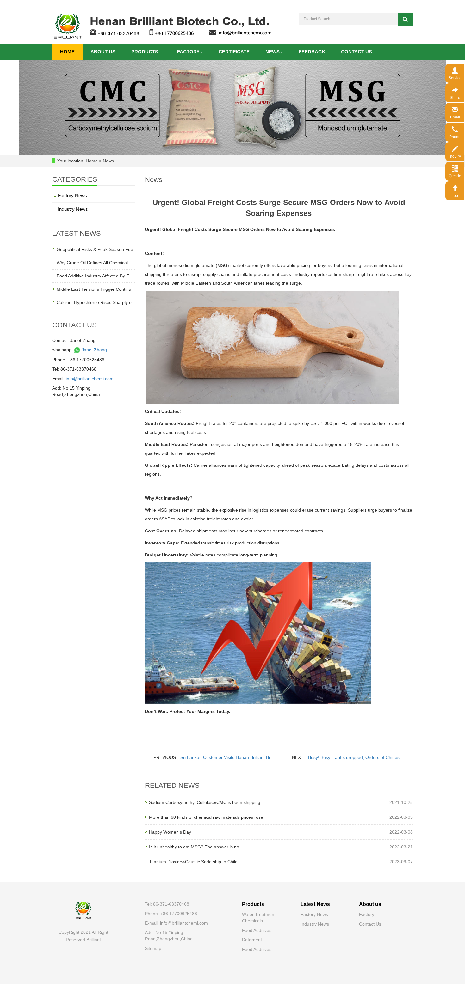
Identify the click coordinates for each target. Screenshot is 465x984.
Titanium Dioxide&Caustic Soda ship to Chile (193, 861)
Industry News (73, 209)
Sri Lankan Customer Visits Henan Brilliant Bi (225, 757)
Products (144, 51)
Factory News (72, 195)
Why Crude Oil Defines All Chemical (92, 262)
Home (67, 51)
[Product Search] (405, 19)
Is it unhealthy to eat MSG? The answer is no (194, 846)
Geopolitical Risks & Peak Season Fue (95, 249)
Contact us (356, 51)
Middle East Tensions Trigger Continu (94, 289)
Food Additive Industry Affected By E (93, 275)
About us (102, 51)
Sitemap (153, 948)
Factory (188, 51)
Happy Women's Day (170, 832)
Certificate (234, 51)
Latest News (315, 904)
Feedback (312, 51)
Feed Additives (256, 949)
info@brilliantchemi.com (90, 378)
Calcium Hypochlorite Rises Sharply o (94, 302)
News (272, 51)
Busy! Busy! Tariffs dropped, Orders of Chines (354, 757)
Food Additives (256, 930)
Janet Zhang (93, 349)
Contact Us (370, 923)
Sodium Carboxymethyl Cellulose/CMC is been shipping (204, 802)
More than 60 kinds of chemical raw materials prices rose (206, 817)
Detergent (252, 939)
